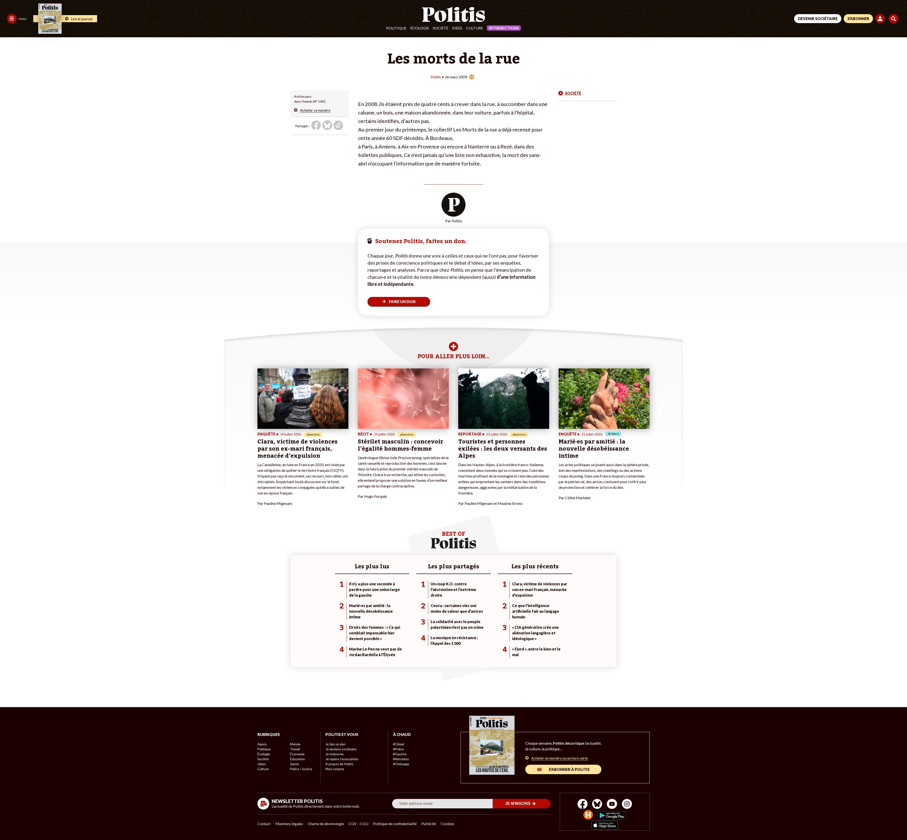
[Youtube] (612, 804)
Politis (436, 77)
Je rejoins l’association (341, 759)
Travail (295, 749)
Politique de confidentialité (395, 823)
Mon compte (334, 769)
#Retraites (401, 759)
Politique (396, 28)
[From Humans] (588, 815)
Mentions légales (289, 823)
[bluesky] (597, 804)
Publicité (428, 823)
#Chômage (401, 764)
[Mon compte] (880, 18)
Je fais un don (335, 744)
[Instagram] (627, 804)
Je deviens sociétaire (340, 749)
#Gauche (399, 754)
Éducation (297, 759)
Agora (261, 744)
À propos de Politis (339, 764)
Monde (295, 744)
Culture (474, 28)
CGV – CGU (358, 823)
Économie (297, 754)
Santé (294, 764)
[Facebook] (583, 804)
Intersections (504, 28)
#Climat (398, 744)
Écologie (419, 28)
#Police (398, 749)
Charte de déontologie (326, 823)
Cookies (447, 823)
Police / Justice (301, 769)
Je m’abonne (334, 754)
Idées (457, 28)
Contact (264, 823)
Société (440, 28)
